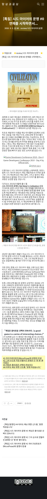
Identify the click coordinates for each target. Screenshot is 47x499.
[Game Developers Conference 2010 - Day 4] (24, 157)
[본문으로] (25, 381)
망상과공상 (10, 4)
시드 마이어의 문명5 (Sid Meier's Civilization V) (21, 186)
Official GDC (23, 162)
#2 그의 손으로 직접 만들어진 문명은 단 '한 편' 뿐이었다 (23, 361)
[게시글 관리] (11, 403)
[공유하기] (8, 403)
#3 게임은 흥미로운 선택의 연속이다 (18, 365)
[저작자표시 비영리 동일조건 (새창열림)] (27, 403)
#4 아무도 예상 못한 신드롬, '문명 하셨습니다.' (22, 367)
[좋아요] (5, 403)
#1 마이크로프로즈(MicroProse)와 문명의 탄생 (22, 358)
